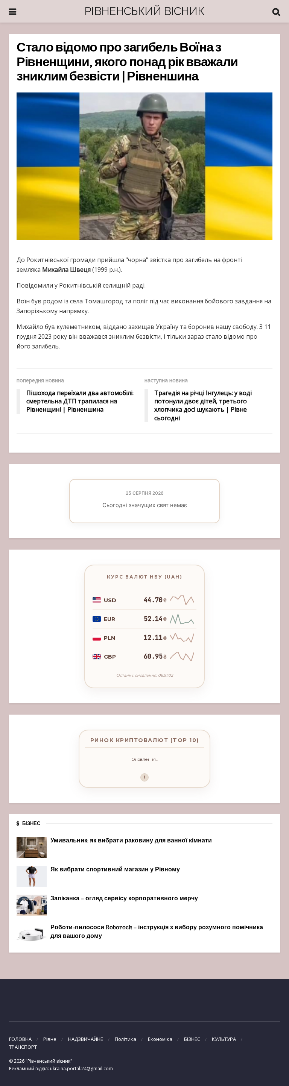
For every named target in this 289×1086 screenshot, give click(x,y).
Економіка (160, 1039)
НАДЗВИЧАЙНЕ (85, 1039)
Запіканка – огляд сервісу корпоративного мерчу (124, 899)
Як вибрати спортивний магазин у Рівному (115, 870)
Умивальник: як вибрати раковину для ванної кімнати (131, 841)
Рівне (49, 1039)
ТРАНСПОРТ (23, 1047)
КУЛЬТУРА (224, 1039)
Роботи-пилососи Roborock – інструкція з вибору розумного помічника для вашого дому (156, 932)
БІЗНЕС (192, 1039)
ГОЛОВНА (20, 1039)
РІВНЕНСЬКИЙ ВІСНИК (144, 11)
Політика (125, 1039)
